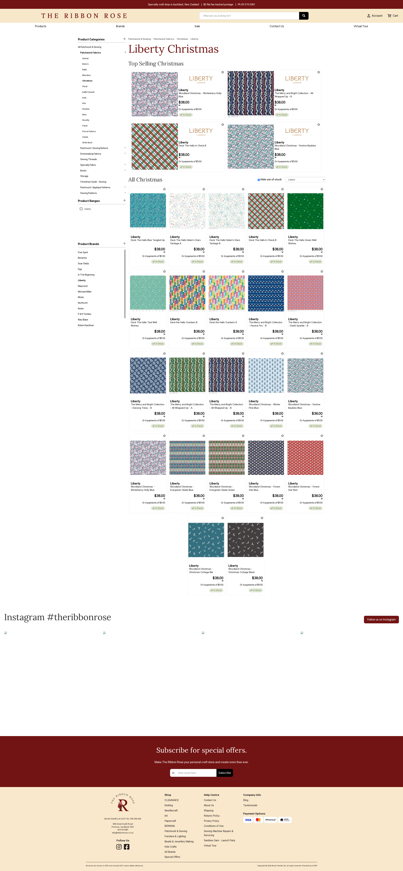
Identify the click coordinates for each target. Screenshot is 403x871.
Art (166, 815)
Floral (84, 86)
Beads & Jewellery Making (179, 841)
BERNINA (170, 825)
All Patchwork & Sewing (89, 47)
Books (83, 170)
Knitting (169, 805)
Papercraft (170, 820)
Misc (84, 114)
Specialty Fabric (88, 165)
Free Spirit (83, 252)
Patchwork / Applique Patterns (95, 187)
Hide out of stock (271, 179)
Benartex (82, 258)
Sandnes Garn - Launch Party (219, 840)
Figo (80, 269)
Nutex (81, 308)
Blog (245, 800)
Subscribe (225, 772)
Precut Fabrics (89, 131)
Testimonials (250, 805)
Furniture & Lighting (175, 836)
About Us (209, 805)
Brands (120, 26)
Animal (85, 58)
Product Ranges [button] (89, 201)
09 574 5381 (248, 4)
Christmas (87, 81)
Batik (84, 69)
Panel (85, 126)
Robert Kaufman (86, 325)
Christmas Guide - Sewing (93, 182)
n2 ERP (314, 866)
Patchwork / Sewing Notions (94, 148)
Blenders (86, 75)
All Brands (170, 851)
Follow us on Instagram (381, 619)
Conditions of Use (214, 825)
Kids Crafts (171, 846)
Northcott (83, 303)
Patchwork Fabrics (90, 52)
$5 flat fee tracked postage (218, 4)
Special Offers (172, 856)
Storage (84, 176)
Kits (84, 103)
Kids (84, 98)
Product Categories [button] (91, 39)
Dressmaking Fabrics (90, 154)
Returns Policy (212, 815)
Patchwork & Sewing (139, 39)
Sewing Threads (88, 159)
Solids (85, 137)
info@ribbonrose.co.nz (122, 833)
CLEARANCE (172, 800)
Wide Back (87, 142)
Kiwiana (85, 109)
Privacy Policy (211, 820)
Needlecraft (171, 810)
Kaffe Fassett (88, 92)
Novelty (85, 120)
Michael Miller (85, 291)
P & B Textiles (84, 314)
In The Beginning (86, 274)
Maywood (83, 286)
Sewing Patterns (88, 193)
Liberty (81, 280)
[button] (375, 16)
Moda (81, 297)
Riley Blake (83, 319)
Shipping (208, 810)
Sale (197, 26)
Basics (85, 64)
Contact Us (277, 26)
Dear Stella (83, 263)
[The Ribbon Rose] (84, 15)
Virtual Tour (361, 26)
